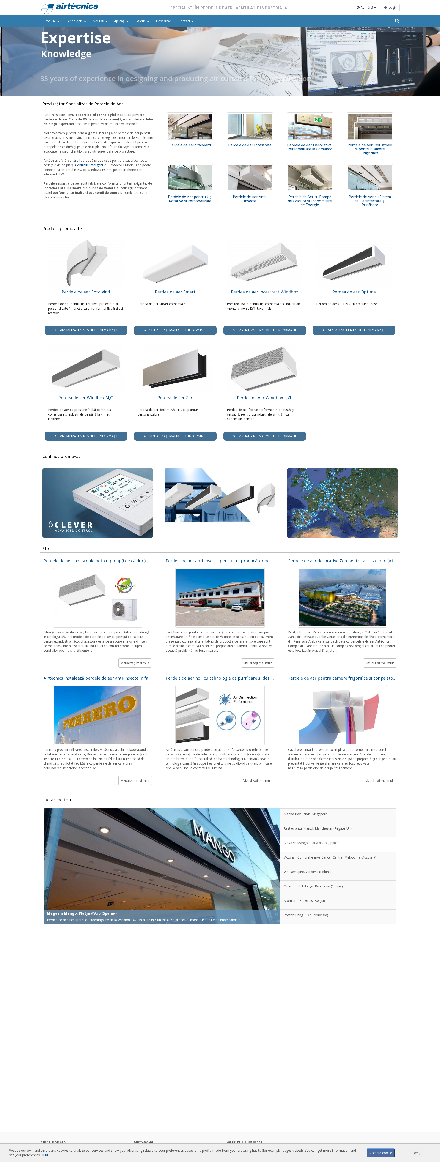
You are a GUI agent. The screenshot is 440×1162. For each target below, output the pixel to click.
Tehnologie (75, 21)
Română (367, 7)
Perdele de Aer (53, 1142)
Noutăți (99, 21)
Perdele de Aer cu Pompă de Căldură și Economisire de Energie (310, 200)
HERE (45, 1155)
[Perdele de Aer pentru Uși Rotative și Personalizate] (190, 177)
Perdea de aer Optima (354, 292)
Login (392, 7)
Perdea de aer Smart (175, 292)
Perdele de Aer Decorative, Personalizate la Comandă (310, 147)
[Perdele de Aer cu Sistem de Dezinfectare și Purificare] (370, 177)
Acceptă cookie (380, 1153)
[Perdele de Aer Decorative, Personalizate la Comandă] (310, 126)
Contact (185, 21)
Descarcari (143, 1142)
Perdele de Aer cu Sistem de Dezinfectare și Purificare (370, 200)
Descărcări (164, 21)
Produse (50, 21)
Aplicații (120, 21)
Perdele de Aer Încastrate (250, 145)
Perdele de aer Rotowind (86, 292)
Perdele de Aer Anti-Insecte (250, 198)
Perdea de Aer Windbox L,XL (264, 397)
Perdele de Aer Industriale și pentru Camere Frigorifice (370, 149)
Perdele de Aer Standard (190, 145)
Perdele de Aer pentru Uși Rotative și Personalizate (190, 198)
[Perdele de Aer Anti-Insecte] (250, 177)
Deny (416, 1153)
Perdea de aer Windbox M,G (85, 397)
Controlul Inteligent (89, 165)
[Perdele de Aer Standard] (190, 126)
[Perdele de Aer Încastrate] (250, 126)
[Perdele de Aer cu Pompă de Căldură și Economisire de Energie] (310, 177)
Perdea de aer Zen (175, 397)
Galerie (141, 21)
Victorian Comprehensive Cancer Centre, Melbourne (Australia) (105, 913)
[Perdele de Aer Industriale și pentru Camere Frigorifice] (370, 126)
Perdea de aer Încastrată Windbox (264, 292)
